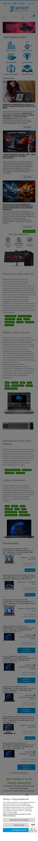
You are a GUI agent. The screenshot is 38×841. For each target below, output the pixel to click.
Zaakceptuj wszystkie (19, 830)
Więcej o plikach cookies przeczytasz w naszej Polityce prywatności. (17, 814)
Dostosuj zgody (19, 825)
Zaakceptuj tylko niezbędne (19, 820)
